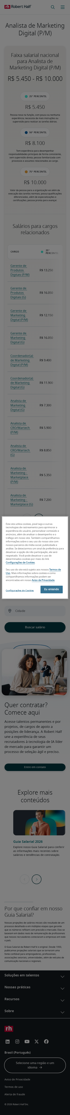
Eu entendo (51, 589)
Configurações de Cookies (20, 563)
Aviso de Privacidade (43, 580)
